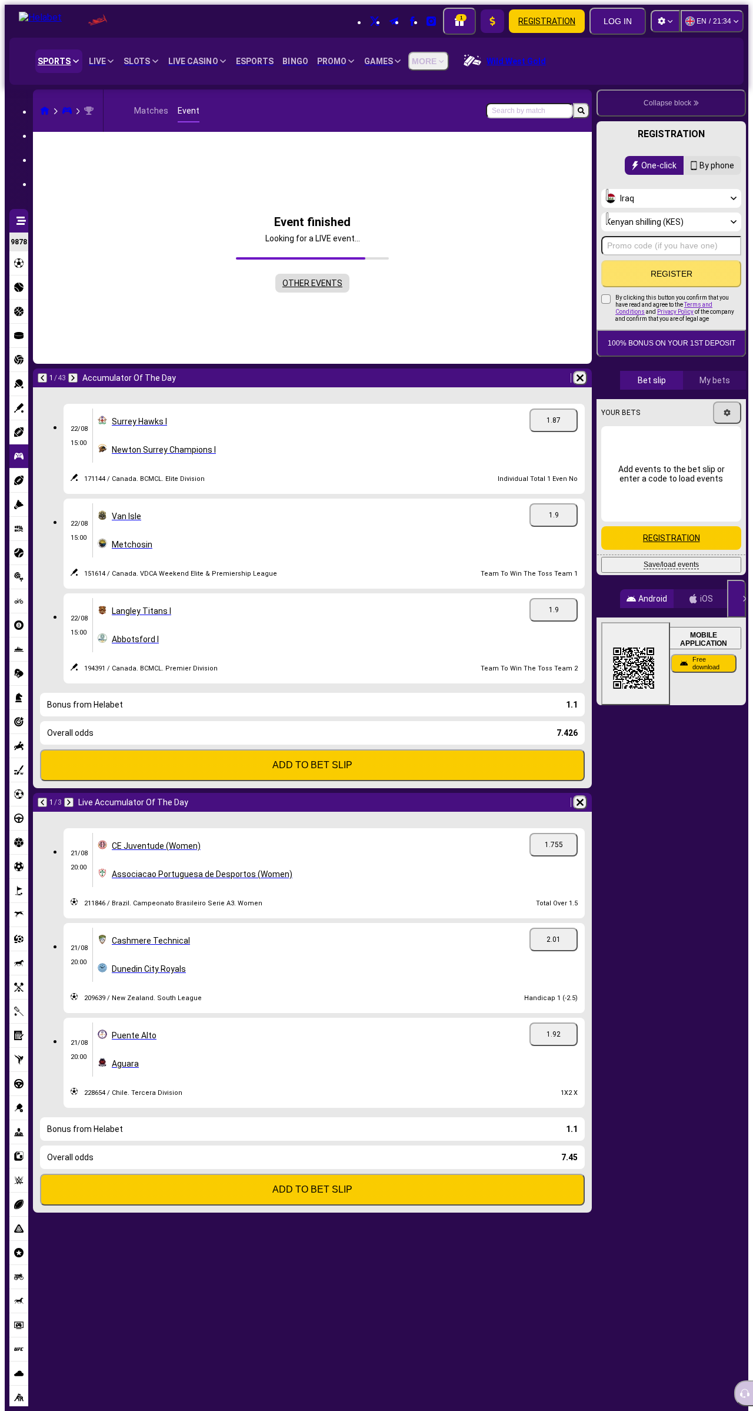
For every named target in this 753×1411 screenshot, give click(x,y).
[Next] (73, 378)
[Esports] (67, 110)
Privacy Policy (675, 311)
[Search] (581, 110)
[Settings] (665, 21)
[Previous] (42, 378)
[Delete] (580, 378)
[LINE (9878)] (45, 110)
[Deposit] (492, 21)
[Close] (736, 598)
